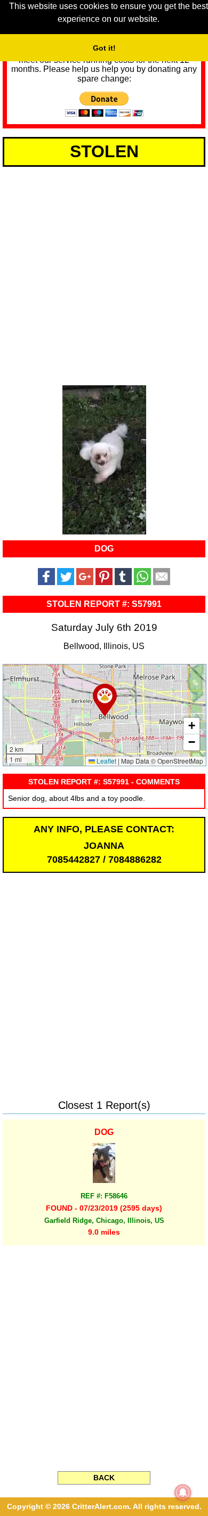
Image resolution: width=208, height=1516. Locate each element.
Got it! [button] (104, 48)
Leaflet (105, 760)
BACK (104, 1477)
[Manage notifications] (182, 1492)
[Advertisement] (104, 274)
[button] (105, 700)
